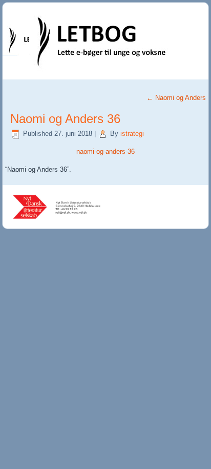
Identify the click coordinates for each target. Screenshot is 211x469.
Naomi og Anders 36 (65, 119)
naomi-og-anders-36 (105, 151)
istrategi (132, 133)
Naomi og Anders (176, 97)
